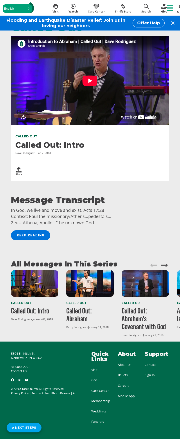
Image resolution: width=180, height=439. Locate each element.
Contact (150, 365)
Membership (100, 401)
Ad (74, 393)
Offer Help (148, 23)
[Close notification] (172, 23)
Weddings (98, 411)
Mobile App (126, 396)
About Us (124, 365)
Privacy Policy (20, 393)
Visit (94, 370)
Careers (123, 385)
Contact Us (19, 371)
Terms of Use (40, 393)
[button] (17, 9)
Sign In (150, 375)
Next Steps (25, 427)
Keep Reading (31, 235)
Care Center (100, 391)
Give (94, 380)
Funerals (97, 421)
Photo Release (60, 393)
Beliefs (123, 375)
